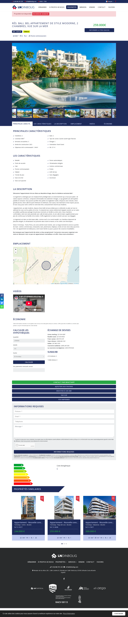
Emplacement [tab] (76, 124)
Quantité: (16, 337)
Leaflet (52, 283)
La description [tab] (60, 124)
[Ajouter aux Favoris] (42, 498)
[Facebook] (115, 1)
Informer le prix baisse (99, 30)
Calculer (29, 362)
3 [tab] (66, 543)
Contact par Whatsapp (64, 382)
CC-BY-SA (76, 283)
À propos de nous (56, 7)
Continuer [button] (118, 613)
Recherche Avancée (40, 14)
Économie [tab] (108, 124)
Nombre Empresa (23, 7)
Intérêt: (15, 345)
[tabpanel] (28, 518)
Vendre (92, 7)
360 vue (64, 395)
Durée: (15, 353)
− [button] (15, 252)
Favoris (111, 7)
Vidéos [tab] (92, 124)
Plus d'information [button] (69, 613)
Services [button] (82, 7)
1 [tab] (62, 543)
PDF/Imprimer (64, 399)
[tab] (22, 124)
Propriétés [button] (71, 7)
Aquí (98, 457)
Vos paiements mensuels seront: (23, 366)
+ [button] (15, 249)
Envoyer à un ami (64, 391)
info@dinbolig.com (31, 1)
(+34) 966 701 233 (18, 1)
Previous (14, 75)
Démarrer (42, 7)
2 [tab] (64, 543)
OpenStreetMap (63, 283)
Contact (102, 7)
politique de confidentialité (80, 439)
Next (113, 75)
